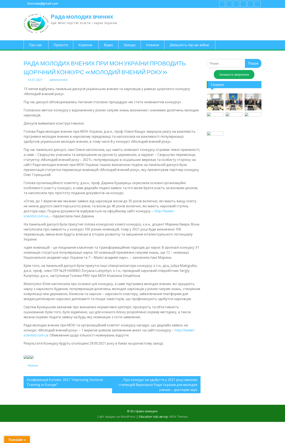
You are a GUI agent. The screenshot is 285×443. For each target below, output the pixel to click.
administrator (59, 80)
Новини (152, 45)
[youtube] (229, 4)
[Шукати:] (234, 63)
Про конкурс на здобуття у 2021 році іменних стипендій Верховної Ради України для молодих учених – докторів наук (158, 384)
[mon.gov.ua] (258, 4)
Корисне (85, 45)
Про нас (35, 45)
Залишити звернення (234, 74)
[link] (243, 4)
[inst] (250, 4)
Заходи (129, 45)
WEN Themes (178, 417)
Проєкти (61, 45)
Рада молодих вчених (82, 16)
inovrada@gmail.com (42, 3)
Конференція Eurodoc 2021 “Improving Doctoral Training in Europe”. (65, 382)
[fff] (222, 4)
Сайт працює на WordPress (116, 417)
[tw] (236, 4)
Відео (108, 45)
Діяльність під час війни (189, 45)
